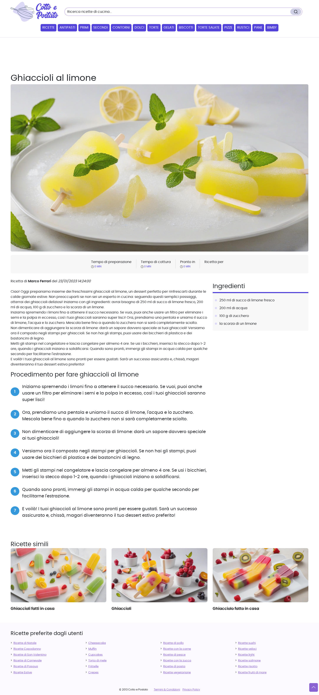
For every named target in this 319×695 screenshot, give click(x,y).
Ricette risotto (247, 666)
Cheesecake (97, 643)
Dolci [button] (139, 27)
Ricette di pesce (174, 654)
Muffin (92, 649)
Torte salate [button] (209, 27)
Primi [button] (84, 27)
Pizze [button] (228, 27)
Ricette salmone (249, 660)
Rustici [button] (243, 27)
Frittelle (93, 666)
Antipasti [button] (67, 27)
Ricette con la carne (177, 649)
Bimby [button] (272, 27)
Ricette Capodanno (27, 649)
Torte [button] (154, 27)
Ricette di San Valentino (29, 654)
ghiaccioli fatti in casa (32, 609)
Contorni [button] (121, 27)
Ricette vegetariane (177, 672)
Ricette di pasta (174, 666)
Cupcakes (95, 654)
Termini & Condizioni (167, 689)
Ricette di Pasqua (25, 666)
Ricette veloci (247, 649)
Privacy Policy (191, 689)
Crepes (93, 672)
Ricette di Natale (24, 643)
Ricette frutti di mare (252, 672)
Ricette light (246, 654)
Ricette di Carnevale (27, 660)
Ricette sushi (247, 643)
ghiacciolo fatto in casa (236, 609)
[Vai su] (313, 687)
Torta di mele (97, 660)
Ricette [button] (48, 27)
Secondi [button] (100, 27)
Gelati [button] (169, 27)
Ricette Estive (22, 672)
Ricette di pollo (173, 643)
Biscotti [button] (186, 27)
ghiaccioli (121, 609)
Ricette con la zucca (177, 660)
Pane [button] (258, 27)
